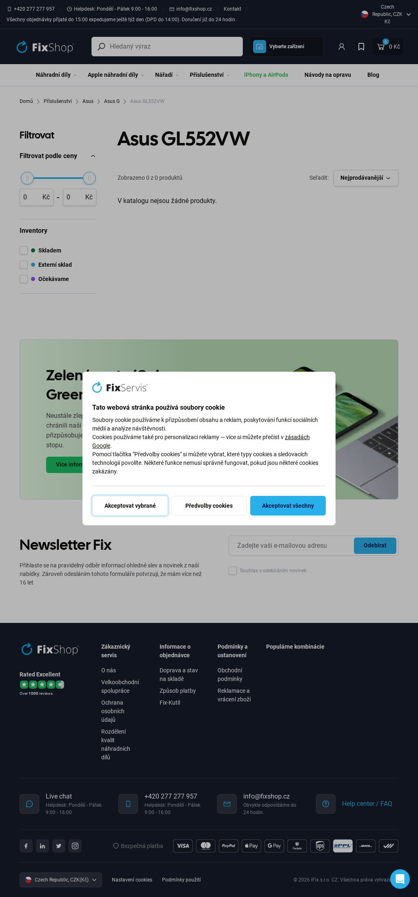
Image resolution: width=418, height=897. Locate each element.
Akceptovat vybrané (130, 505)
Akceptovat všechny (288, 505)
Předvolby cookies (209, 505)
